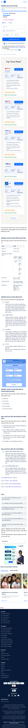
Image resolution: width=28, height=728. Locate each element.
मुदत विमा (5, 54)
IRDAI (2, 701)
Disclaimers (5, 541)
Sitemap (2, 666)
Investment (5, 619)
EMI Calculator (4, 635)
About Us (3, 664)
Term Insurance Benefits (15, 483)
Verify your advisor (5, 675)
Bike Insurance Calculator (6, 646)
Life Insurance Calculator (6, 639)
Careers (2, 668)
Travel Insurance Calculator (7, 642)
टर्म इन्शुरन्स (5, 477)
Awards (2, 657)
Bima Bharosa (6, 701)
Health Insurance (6, 620)
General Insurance (6, 613)
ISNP (2, 671)
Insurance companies (5, 655)
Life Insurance (6, 615)
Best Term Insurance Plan (15, 486)
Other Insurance (6, 622)
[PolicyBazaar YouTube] (18, 695)
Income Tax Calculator (5, 631)
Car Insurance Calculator (6, 644)
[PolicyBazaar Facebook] (9, 695)
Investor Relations (5, 677)
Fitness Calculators (7, 629)
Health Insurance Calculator (7, 640)
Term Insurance (13, 480)
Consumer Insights (5, 659)
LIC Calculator (4, 637)
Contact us (3, 673)
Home (2, 54)
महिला (11, 22)
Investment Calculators (7, 628)
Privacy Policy (14, 47)
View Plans (14, 384)
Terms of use (22, 47)
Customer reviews (5, 653)
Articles (2, 651)
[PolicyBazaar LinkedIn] (15, 695)
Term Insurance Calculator (6, 633)
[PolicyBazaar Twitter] (12, 695)
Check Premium (18, 69)
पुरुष (5, 22)
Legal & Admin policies (6, 670)
